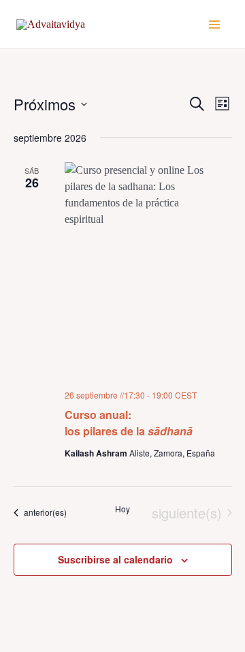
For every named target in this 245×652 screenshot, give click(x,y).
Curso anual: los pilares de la (129, 423)
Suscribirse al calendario (115, 559)
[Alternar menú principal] (214, 24)
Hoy (122, 508)
